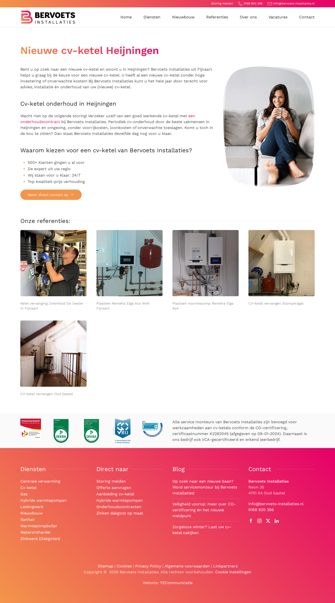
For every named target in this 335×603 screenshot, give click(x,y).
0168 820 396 (253, 3)
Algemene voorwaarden (187, 566)
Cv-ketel (28, 487)
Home (126, 17)
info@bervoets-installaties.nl (294, 3)
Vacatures (278, 17)
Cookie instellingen (233, 572)
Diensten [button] (151, 17)
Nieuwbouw (183, 17)
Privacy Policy (148, 566)
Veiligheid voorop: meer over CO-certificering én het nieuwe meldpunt (204, 510)
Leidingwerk (31, 506)
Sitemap (105, 566)
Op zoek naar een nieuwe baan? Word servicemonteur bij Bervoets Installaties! (204, 487)
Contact (307, 17)
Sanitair (27, 519)
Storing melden (222, 3)
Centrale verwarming (40, 481)
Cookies (124, 566)
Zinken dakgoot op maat (119, 513)
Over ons (248, 17)
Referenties (217, 17)
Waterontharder (35, 532)
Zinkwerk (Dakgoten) (40, 538)
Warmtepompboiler (38, 526)
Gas (23, 494)
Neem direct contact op (48, 195)
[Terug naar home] (48, 17)
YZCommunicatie (176, 582)
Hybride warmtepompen (43, 500)
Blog (178, 469)
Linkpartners (225, 566)
